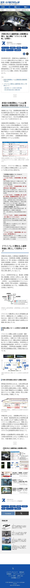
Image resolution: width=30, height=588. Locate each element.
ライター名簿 (11, 576)
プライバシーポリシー (19, 574)
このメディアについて (12, 572)
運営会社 (21, 572)
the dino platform (16, 585)
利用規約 (9, 574)
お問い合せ (20, 576)
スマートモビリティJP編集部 (14, 43)
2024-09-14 (9, 42)
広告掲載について (15, 577)
